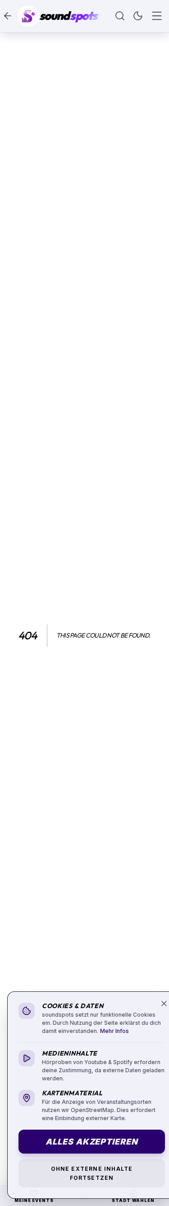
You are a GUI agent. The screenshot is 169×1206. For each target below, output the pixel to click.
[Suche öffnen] (120, 16)
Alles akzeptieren (91, 1141)
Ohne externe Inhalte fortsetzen (92, 1173)
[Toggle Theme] (138, 16)
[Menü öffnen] (157, 16)
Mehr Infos (114, 1031)
